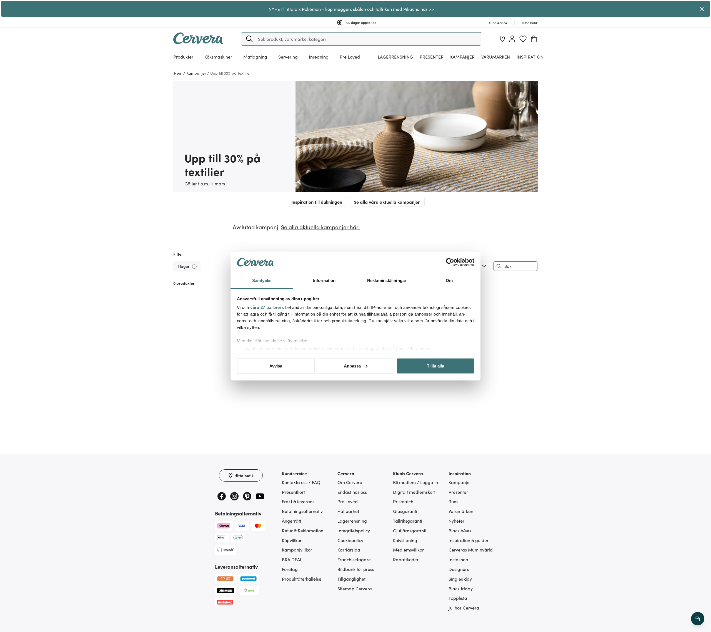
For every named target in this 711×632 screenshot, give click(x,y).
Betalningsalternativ (302, 511)
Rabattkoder (406, 559)
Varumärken (495, 57)
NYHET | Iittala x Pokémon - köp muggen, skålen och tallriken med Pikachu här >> (351, 9)
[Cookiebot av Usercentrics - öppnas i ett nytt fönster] (450, 262)
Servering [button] (288, 57)
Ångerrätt (291, 521)
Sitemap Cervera (354, 588)
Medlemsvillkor (408, 550)
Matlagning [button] (255, 57)
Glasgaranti (405, 511)
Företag (290, 569)
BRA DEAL (292, 559)
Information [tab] (324, 280)
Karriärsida (348, 550)
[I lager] (194, 266)
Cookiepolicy (350, 540)
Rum (453, 501)
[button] (249, 38)
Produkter (183, 57)
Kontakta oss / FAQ (301, 482)
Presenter (458, 492)
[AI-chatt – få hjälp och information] (697, 618)
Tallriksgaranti (407, 521)
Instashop (458, 559)
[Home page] (198, 42)
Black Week (460, 530)
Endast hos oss (352, 492)
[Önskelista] (523, 38)
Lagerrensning (395, 57)
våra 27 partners (267, 307)
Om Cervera (349, 482)
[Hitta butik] (502, 38)
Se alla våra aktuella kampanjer (387, 202)
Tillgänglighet (351, 579)
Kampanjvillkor (297, 550)
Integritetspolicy (353, 530)
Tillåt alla (435, 365)
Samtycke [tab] (261, 280)
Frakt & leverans (298, 501)
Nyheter (456, 521)
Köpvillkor (292, 540)
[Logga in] (512, 38)
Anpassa (352, 365)
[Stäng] (701, 9)
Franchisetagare (354, 559)
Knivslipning (405, 540)
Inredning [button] (319, 57)
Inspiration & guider (469, 540)
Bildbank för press (355, 569)
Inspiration (530, 57)
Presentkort (293, 492)
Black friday (461, 588)
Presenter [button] (432, 57)
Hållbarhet (348, 511)
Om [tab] (449, 280)
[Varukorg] (534, 38)
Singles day (460, 579)
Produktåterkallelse (301, 579)
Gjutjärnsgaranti (409, 530)
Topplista (458, 598)
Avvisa (275, 365)
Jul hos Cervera (464, 608)
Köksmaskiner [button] (218, 57)
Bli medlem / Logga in (415, 482)
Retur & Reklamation (302, 530)
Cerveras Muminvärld (471, 550)
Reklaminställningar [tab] (386, 280)
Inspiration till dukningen (316, 202)
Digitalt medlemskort (414, 492)
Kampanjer (462, 57)
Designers (459, 569)
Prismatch (403, 501)
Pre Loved (350, 57)
